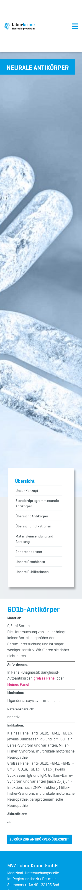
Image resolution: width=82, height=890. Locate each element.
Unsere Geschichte (30, 562)
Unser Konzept (26, 490)
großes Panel (44, 678)
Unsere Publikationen (32, 572)
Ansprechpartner (28, 552)
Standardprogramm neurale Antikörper (37, 503)
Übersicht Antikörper (31, 516)
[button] (37, 66)
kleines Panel (18, 684)
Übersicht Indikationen (33, 526)
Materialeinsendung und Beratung (34, 539)
